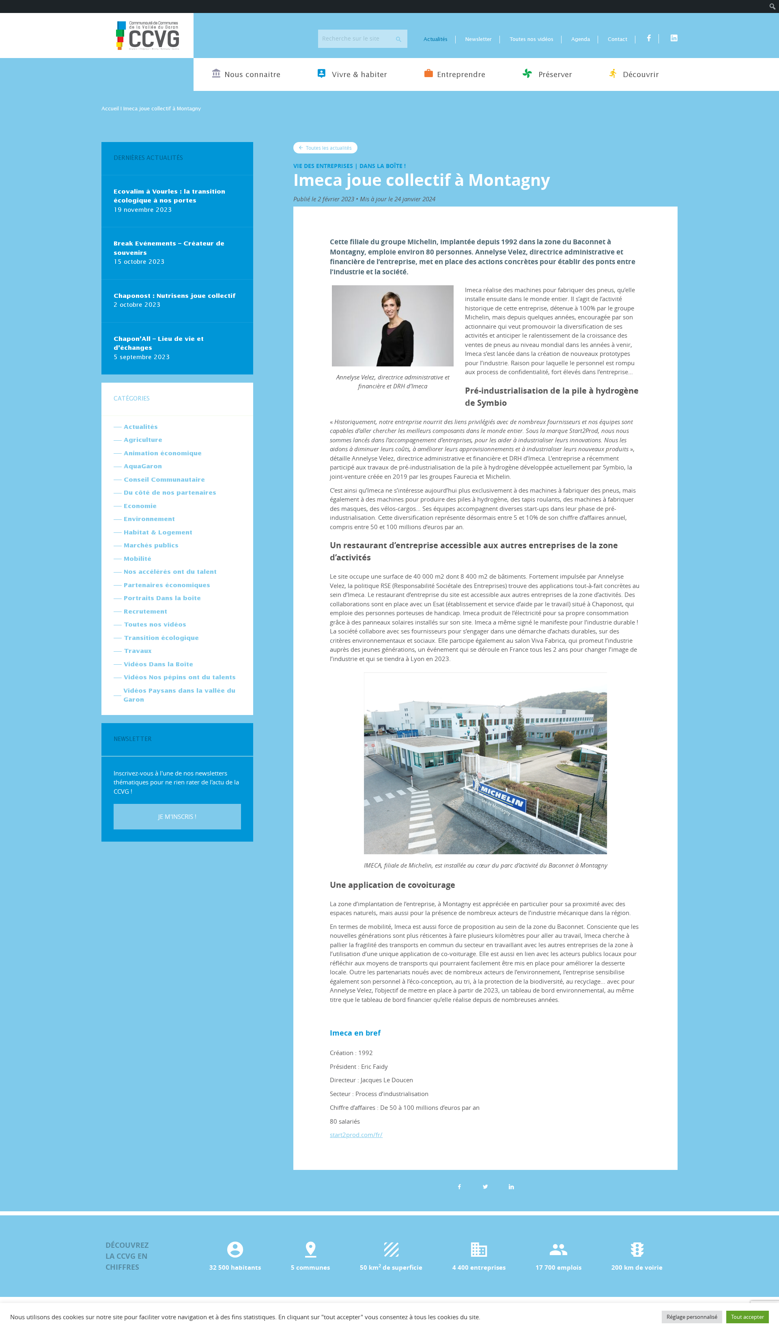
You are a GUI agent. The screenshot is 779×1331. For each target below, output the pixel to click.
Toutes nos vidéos (531, 39)
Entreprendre (461, 75)
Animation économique (163, 453)
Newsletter (478, 39)
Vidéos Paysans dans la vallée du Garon (179, 695)
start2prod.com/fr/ (356, 1135)
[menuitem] (772, 6)
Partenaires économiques (167, 585)
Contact (617, 39)
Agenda (580, 39)
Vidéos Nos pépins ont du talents (180, 677)
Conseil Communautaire (164, 480)
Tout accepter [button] (747, 1316)
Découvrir (639, 75)
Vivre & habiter (358, 75)
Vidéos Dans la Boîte (158, 664)
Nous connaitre (252, 75)
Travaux (138, 651)
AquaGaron (143, 466)
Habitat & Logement (158, 533)
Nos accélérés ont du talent (170, 572)
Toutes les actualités (328, 147)
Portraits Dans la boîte (162, 598)
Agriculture (143, 440)
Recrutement (145, 612)
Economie (140, 506)
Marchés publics (151, 546)
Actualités (436, 39)
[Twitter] (486, 1186)
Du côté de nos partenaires (170, 493)
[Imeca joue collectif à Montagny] (512, 1186)
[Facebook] (460, 1186)
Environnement (149, 519)
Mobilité (137, 559)
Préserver (554, 75)
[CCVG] (147, 35)
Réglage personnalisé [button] (692, 1316)
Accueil (110, 109)
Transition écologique (161, 638)
